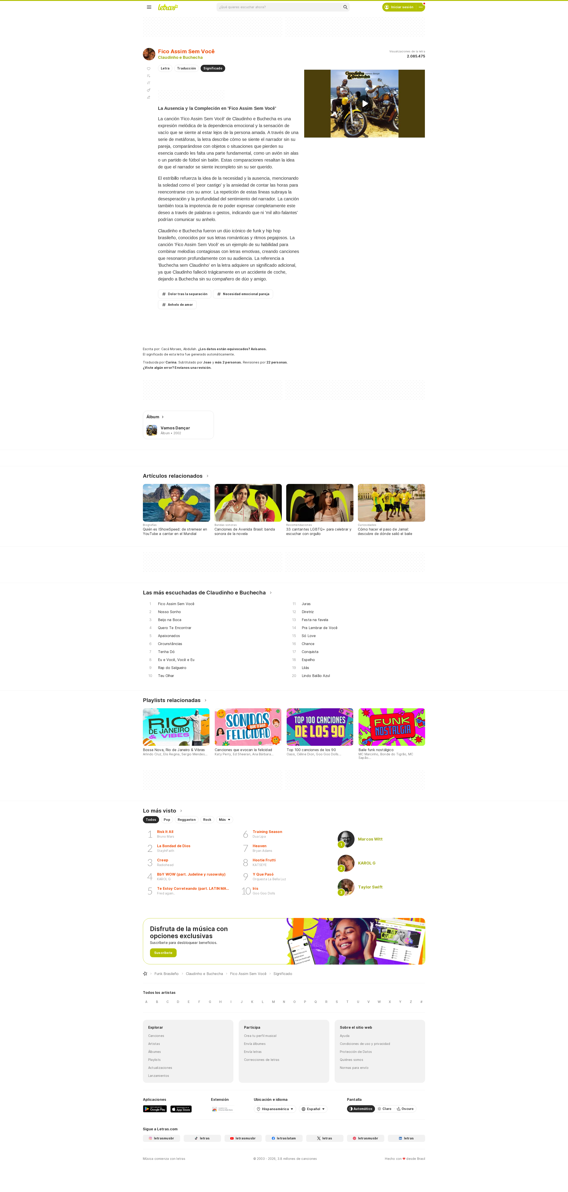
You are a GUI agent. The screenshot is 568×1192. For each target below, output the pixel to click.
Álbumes (154, 1052)
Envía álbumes (255, 1044)
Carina (171, 362)
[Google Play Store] (155, 1108)
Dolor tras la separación (187, 294)
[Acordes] (148, 90)
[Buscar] (345, 7)
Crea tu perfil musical (260, 1036)
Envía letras (253, 1052)
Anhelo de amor (180, 304)
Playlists (154, 1060)
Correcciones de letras (261, 1060)
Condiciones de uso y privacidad (365, 1044)
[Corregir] (148, 97)
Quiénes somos (351, 1060)
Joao (207, 362)
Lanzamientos (158, 1076)
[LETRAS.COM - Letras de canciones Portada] (168, 7)
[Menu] (149, 7)
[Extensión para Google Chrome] (222, 1108)
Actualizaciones (160, 1068)
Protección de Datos (356, 1052)
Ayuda (344, 1036)
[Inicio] (145, 973)
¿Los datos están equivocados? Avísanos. (232, 349)
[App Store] (181, 1108)
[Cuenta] (420, 7)
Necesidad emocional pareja (246, 294)
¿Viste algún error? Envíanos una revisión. (177, 367)
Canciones (156, 1036)
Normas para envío (354, 1068)
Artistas (154, 1044)
